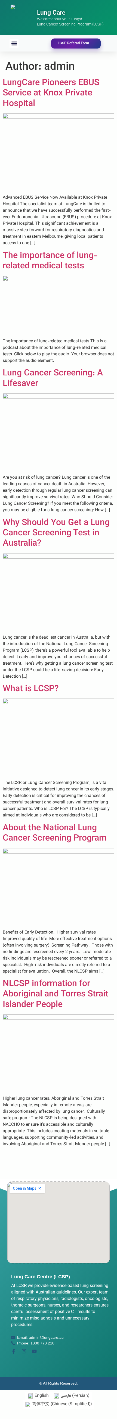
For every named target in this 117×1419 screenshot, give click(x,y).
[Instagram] (23, 1351)
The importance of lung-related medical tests (50, 261)
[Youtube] (34, 1351)
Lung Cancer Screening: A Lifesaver (53, 378)
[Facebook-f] (13, 1351)
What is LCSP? (31, 689)
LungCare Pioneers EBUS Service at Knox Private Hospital (51, 93)
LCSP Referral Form (76, 43)
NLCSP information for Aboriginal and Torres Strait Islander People (55, 994)
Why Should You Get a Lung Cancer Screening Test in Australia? (56, 533)
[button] (14, 43)
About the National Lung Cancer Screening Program (56, 833)
